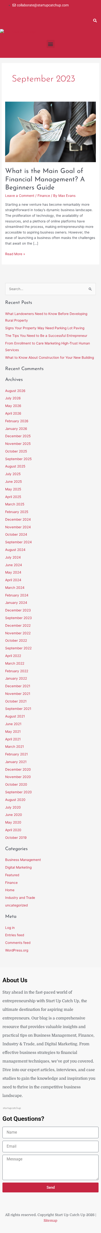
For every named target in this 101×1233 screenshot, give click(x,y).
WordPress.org (16, 950)
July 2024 (13, 557)
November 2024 (18, 527)
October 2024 (16, 534)
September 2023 (18, 618)
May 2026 (13, 406)
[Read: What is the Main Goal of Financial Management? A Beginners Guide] (50, 132)
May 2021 (13, 732)
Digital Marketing (18, 867)
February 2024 (16, 595)
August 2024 (15, 550)
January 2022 (16, 678)
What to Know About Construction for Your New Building (49, 357)
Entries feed (14, 935)
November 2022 (18, 633)
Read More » (15, 253)
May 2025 (13, 489)
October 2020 (16, 784)
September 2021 (18, 709)
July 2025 (13, 474)
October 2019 (16, 838)
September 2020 (18, 792)
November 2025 (18, 444)
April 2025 (13, 497)
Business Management (23, 860)
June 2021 (13, 724)
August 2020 (15, 800)
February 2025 (16, 512)
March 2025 (14, 504)
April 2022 (13, 656)
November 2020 (18, 777)
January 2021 (15, 762)
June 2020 (13, 815)
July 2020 (13, 807)
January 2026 (16, 429)
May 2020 (13, 822)
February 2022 (16, 671)
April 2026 (13, 413)
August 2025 (15, 466)
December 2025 (18, 436)
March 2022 (14, 663)
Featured (12, 875)
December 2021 (17, 686)
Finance (44, 196)
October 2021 (15, 701)
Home (9, 890)
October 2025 (16, 451)
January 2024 (16, 603)
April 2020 (13, 830)
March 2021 (14, 747)
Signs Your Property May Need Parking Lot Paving (44, 328)
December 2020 (18, 769)
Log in (10, 928)
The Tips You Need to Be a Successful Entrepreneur (46, 336)
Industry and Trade (20, 898)
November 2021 (17, 694)
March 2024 (15, 588)
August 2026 (15, 391)
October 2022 (16, 640)
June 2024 (13, 565)
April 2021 (13, 739)
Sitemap (50, 1220)
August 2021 (15, 716)
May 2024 (13, 572)
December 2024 (18, 519)
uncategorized (16, 905)
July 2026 (13, 398)
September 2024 (18, 542)
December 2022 (18, 625)
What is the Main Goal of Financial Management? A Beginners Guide (45, 179)
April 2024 (13, 580)
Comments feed (17, 943)
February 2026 (16, 421)
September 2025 (18, 459)
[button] (95, 20)
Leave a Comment (19, 196)
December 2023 (18, 610)
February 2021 (16, 754)
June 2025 (13, 482)
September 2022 (18, 648)
